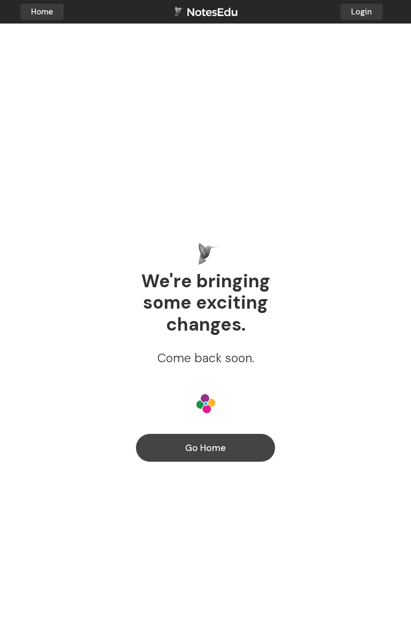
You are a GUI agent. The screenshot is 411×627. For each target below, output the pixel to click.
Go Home (205, 448)
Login (361, 11)
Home (42, 11)
